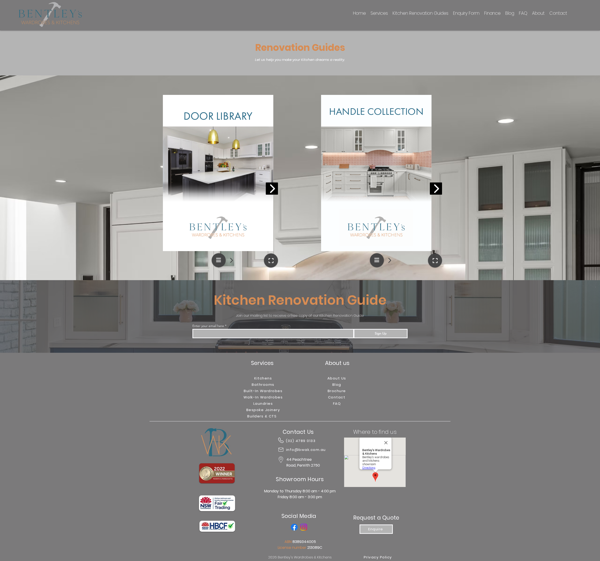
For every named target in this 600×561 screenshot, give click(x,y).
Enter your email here (208, 325)
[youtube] (303, 527)
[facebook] (294, 527)
